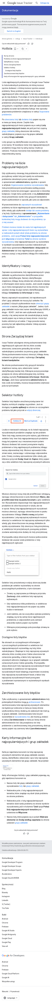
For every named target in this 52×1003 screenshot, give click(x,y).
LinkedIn (5, 900)
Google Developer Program (12, 862)
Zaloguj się (44, 3)
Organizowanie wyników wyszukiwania (27, 185)
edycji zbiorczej (33, 410)
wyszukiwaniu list (22, 717)
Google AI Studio (8, 931)
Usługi (17, 39)
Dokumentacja (10, 10)
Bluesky (5, 892)
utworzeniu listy (11, 119)
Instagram (6, 896)
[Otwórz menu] (3, 3)
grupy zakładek (8, 131)
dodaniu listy (27, 119)
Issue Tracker (25, 3)
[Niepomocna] (32, 44)
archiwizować (34, 702)
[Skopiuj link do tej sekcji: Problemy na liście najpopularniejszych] (30, 167)
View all (5, 946)
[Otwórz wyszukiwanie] (36, 2)
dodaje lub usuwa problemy (37, 210)
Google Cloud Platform (10, 974)
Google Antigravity (9, 934)
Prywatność (14, 991)
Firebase (5, 927)
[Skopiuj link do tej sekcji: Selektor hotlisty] (25, 395)
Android (5, 919)
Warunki (5, 991)
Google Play (6, 942)
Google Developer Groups (11, 866)
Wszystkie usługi (8, 981)
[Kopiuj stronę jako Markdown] (23, 49)
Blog (3, 889)
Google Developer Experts (12, 870)
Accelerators (7, 874)
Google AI (5, 978)
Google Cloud (7, 938)
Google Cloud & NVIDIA (10, 878)
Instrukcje (39, 39)
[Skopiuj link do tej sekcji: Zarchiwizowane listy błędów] (42, 693)
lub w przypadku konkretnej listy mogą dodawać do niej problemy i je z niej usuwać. (24, 219)
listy (21, 786)
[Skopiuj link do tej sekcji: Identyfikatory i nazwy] (33, 266)
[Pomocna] (28, 44)
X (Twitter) (6, 904)
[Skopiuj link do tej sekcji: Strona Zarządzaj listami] (35, 336)
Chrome (5, 923)
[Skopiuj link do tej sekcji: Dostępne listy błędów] (29, 637)
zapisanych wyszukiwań (31, 205)
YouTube (5, 908)
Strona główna (7, 39)
